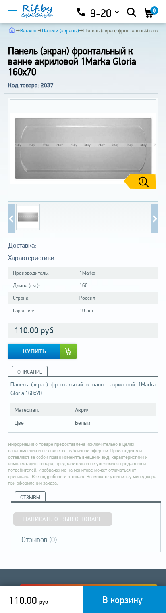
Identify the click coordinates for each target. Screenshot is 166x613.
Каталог (28, 30)
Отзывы (30, 497)
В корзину (122, 599)
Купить (34, 351)
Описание (29, 372)
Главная (12, 30)
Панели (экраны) (60, 30)
